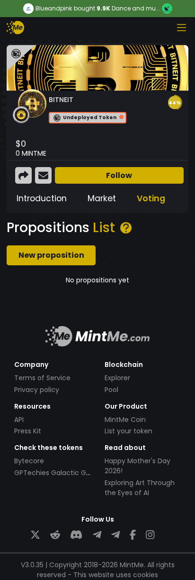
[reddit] (55, 535)
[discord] (76, 535)
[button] (174, 102)
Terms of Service (42, 378)
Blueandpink (53, 8)
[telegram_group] (97, 535)
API (19, 419)
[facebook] (133, 535)
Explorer (117, 378)
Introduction (42, 198)
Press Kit (27, 431)
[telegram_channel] (115, 535)
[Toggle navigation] (181, 27)
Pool (111, 389)
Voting (151, 198)
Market (102, 198)
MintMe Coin (125, 419)
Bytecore (29, 461)
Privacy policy (36, 389)
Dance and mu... (136, 8)
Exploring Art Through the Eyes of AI (140, 487)
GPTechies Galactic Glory (56, 472)
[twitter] (35, 535)
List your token (128, 431)
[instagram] (150, 535)
